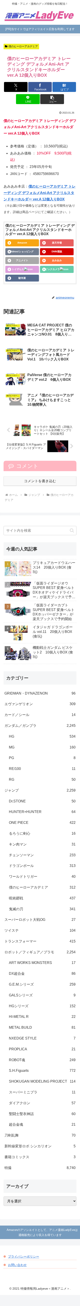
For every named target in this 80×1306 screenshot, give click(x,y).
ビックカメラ (52, 269)
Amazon (22, 242)
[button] (52, 99)
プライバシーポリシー (23, 1256)
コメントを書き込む (40, 481)
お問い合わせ (17, 1265)
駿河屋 (22, 278)
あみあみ (57, 260)
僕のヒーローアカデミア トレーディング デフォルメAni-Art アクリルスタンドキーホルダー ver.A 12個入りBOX (40, 193)
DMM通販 (57, 251)
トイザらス (18, 269)
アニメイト (22, 260)
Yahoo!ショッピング (22, 251)
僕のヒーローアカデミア (23, 46)
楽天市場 (57, 242)
